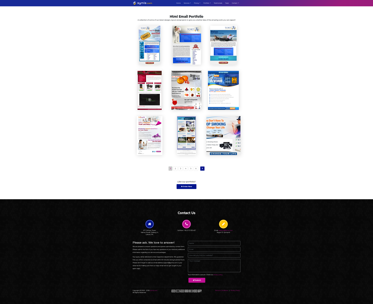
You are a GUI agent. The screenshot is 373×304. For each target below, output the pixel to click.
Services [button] (187, 3)
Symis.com (153, 290)
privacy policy (218, 275)
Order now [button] (187, 186)
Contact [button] (235, 3)
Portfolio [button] (206, 3)
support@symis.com (226, 230)
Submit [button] (197, 280)
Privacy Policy (235, 290)
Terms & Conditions (221, 290)
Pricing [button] (196, 3)
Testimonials (218, 3)
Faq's (227, 3)
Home (178, 3)
